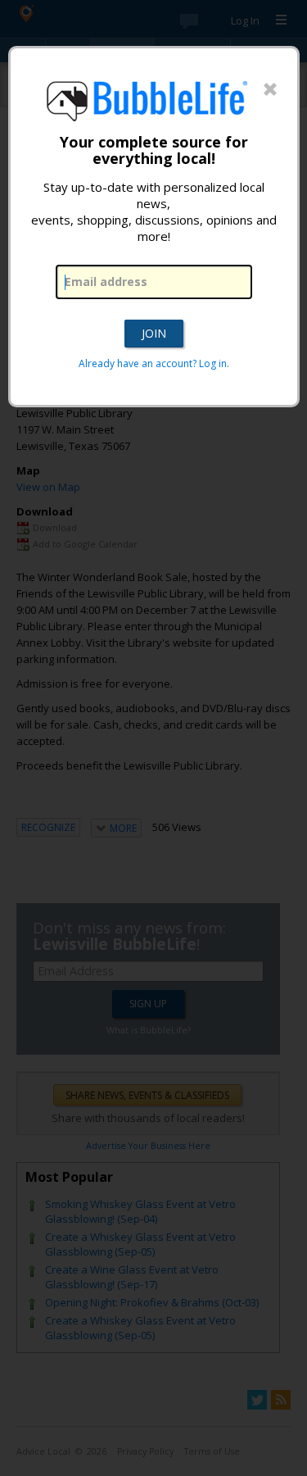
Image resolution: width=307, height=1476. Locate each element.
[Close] (270, 90)
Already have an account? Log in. (154, 363)
